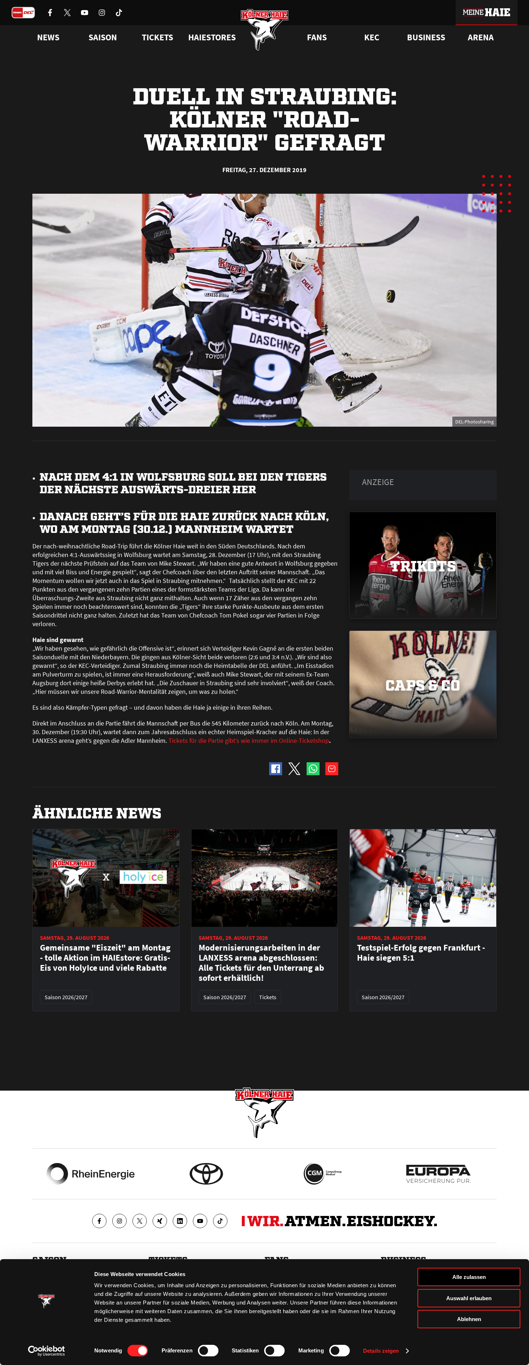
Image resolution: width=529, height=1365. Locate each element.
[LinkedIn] (180, 1221)
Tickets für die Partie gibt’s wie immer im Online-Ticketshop (248, 740)
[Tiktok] (220, 1221)
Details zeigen (381, 1351)
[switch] (208, 1350)
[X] (139, 1221)
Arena (481, 37)
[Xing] (160, 1221)
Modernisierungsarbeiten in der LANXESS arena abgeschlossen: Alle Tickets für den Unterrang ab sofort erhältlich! (261, 963)
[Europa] (438, 1174)
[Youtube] (200, 1221)
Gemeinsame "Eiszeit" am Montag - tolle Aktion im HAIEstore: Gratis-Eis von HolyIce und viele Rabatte (105, 958)
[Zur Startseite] (265, 30)
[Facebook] (99, 1221)
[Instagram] (119, 1221)
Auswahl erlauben (469, 1298)
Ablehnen (469, 1319)
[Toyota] (206, 1174)
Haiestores (212, 37)
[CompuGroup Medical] (323, 1174)
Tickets (157, 37)
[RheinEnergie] (90, 1174)
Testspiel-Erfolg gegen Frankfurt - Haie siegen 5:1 (421, 953)
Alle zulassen (469, 1277)
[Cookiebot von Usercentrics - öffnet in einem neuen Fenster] (46, 1351)
